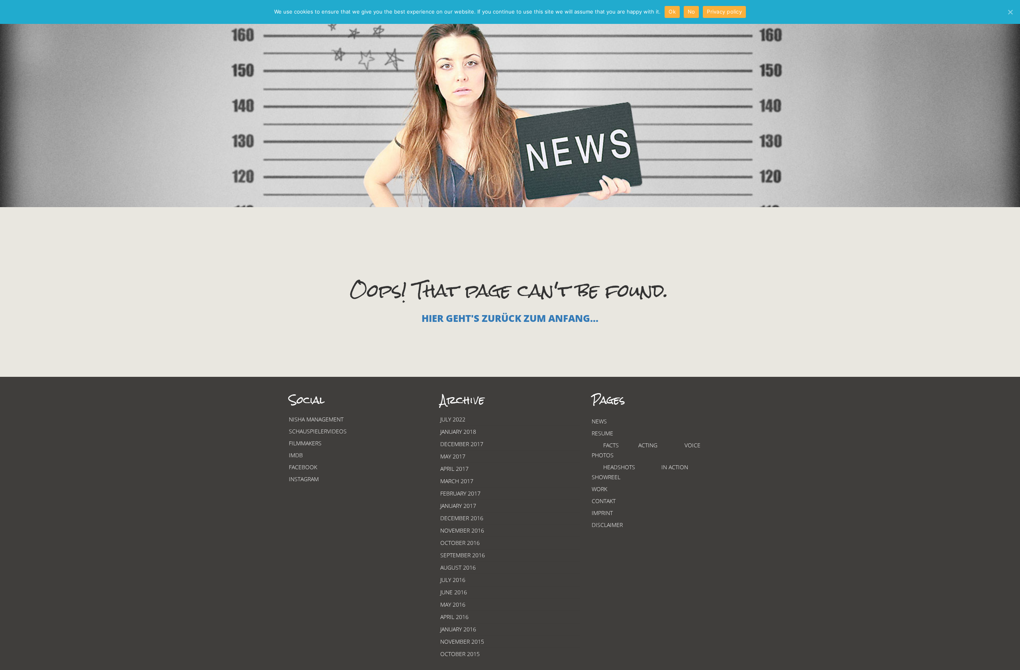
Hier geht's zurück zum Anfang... (510, 318)
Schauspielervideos (318, 431)
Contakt (604, 501)
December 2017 (461, 444)
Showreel (606, 477)
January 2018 (458, 431)
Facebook (303, 467)
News (599, 421)
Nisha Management (316, 419)
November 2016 (462, 530)
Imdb (296, 455)
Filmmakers (305, 443)
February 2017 (460, 493)
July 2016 (452, 580)
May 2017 (452, 456)
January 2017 (458, 505)
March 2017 (456, 481)
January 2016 (458, 629)
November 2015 (462, 641)
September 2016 (462, 555)
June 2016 (453, 592)
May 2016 (452, 604)
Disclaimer (607, 525)
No (691, 11)
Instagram (304, 479)
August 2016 (458, 567)
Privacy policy (724, 11)
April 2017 (454, 468)
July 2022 (452, 419)
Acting (647, 445)
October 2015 (460, 654)
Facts (611, 445)
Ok (672, 11)
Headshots (619, 467)
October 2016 (460, 543)
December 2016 (461, 518)
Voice (692, 445)
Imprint (602, 513)
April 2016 (454, 617)
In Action (674, 467)
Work (599, 489)
